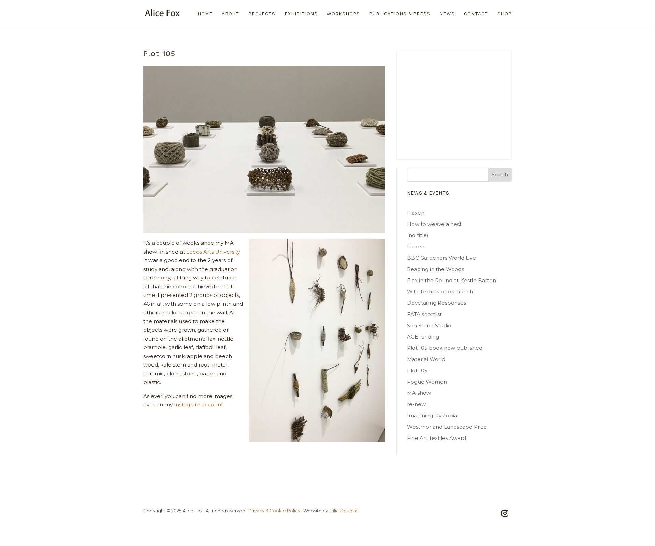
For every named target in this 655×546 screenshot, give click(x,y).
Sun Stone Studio (429, 325)
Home (205, 14)
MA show (419, 393)
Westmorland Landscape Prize (447, 426)
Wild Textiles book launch (440, 291)
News (447, 14)
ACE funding (423, 336)
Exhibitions (301, 14)
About (230, 14)
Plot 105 (417, 370)
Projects (261, 14)
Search (500, 175)
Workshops (343, 14)
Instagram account (198, 404)
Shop (504, 14)
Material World (426, 359)
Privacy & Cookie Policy (274, 510)
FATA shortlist (424, 314)
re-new (416, 404)
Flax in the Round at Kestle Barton (451, 280)
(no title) (417, 235)
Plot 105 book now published (444, 348)
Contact (476, 14)
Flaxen (415, 213)
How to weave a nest (434, 224)
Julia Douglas (343, 510)
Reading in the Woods (435, 269)
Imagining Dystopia (432, 415)
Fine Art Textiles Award (436, 438)
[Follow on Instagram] (505, 513)
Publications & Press (399, 14)
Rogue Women (427, 381)
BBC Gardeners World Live (441, 258)
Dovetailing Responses (436, 303)
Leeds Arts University (212, 251)
